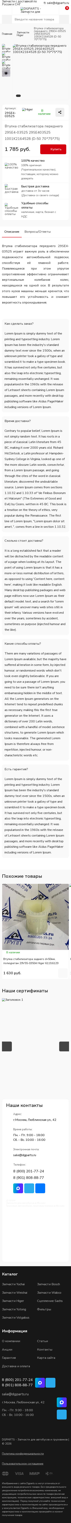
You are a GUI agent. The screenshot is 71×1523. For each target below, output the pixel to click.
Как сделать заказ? (19, 324)
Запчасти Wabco (49, 1293)
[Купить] (63, 973)
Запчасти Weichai (14, 1293)
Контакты (44, 1349)
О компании (11, 1341)
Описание (11, 232)
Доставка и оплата (16, 1366)
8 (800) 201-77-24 (28, 1171)
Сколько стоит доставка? (24, 541)
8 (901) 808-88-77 (28, 1177)
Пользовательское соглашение (22, 1464)
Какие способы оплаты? (23, 644)
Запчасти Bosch (48, 1284)
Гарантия (9, 1358)
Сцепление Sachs (50, 1301)
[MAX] (62, 1402)
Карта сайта (46, 1358)
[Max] (18, 1188)
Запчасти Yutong (14, 1309)
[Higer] (30, 112)
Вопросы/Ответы (37, 232)
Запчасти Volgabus (15, 1317)
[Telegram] (29, 1188)
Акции (7, 1349)
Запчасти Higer (13, 1301)
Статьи (42, 1341)
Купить (56, 149)
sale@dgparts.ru (58, 3)
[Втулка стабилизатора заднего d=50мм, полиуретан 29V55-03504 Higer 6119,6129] (35, 917)
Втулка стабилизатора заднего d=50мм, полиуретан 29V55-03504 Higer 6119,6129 (30, 961)
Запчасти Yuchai (13, 1284)
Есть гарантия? (16, 769)
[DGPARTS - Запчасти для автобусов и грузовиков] (35, 10)
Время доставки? (18, 421)
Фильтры (44, 1309)
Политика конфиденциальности (23, 1454)
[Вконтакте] (40, 1188)
